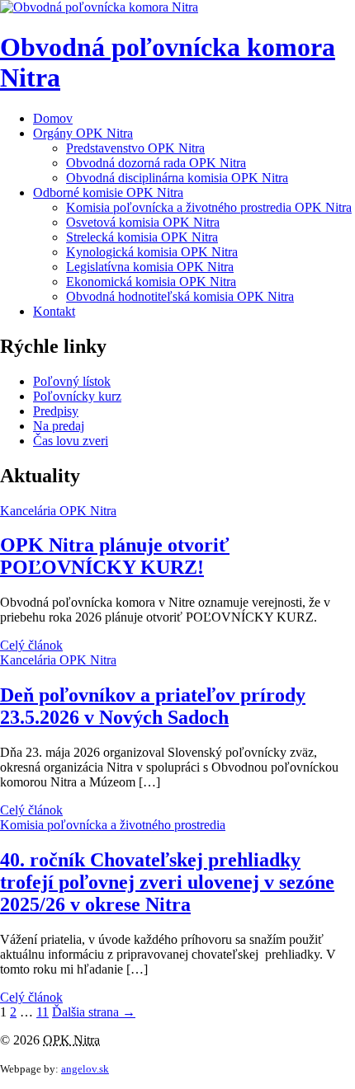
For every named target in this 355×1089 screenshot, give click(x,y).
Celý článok (31, 645)
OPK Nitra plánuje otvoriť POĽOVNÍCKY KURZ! (115, 556)
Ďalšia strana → (93, 1012)
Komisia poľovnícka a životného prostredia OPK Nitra (209, 207)
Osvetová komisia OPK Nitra (143, 222)
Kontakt (54, 311)
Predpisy (55, 411)
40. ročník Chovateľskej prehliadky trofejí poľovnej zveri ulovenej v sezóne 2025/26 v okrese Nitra (167, 882)
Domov (53, 118)
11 (42, 1012)
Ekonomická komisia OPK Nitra (151, 282)
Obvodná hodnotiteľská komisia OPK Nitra (180, 296)
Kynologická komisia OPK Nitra (152, 252)
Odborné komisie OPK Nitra (108, 192)
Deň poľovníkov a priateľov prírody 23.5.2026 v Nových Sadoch (152, 706)
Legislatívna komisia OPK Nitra (150, 267)
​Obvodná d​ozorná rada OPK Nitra (156, 163)
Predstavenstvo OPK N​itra (135, 148)
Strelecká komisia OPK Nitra (142, 237)
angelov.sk (85, 1069)
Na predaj (58, 426)
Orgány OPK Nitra (83, 133)
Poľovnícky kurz (77, 396)
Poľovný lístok (72, 381)
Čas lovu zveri (70, 441)
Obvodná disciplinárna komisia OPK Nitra (177, 178)
